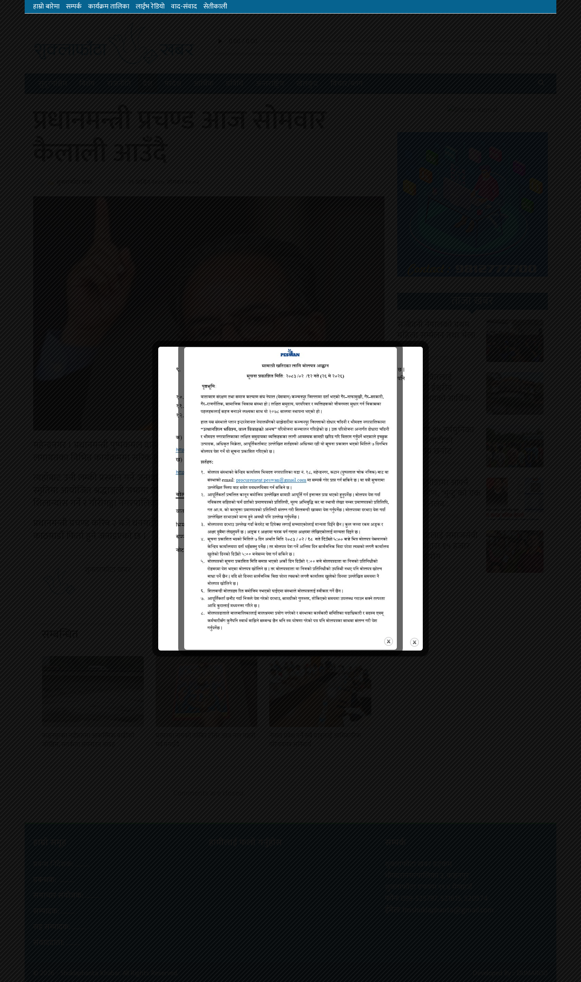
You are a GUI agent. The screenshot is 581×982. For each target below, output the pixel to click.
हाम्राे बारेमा (46, 6)
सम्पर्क (74, 6)
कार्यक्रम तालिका (108, 6)
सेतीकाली (215, 6)
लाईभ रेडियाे (150, 6)
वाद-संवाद (184, 6)
